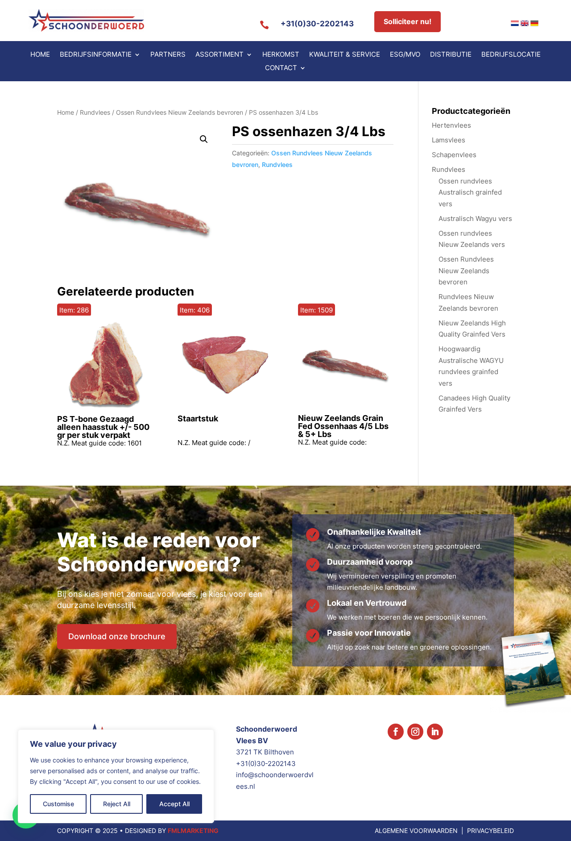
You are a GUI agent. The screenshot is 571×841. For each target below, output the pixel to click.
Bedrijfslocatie (511, 54)
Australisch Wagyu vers (475, 218)
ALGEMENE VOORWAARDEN (416, 830)
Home (40, 54)
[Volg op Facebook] (396, 732)
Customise (58, 804)
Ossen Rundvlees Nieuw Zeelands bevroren (179, 112)
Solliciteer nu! (407, 21)
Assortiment (219, 54)
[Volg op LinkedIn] (435, 732)
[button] (204, 139)
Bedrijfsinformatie (96, 54)
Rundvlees (95, 112)
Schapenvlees (454, 154)
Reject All (116, 804)
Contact (281, 68)
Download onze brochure (117, 636)
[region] (116, 776)
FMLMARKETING (193, 830)
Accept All (174, 804)
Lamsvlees (448, 140)
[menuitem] (515, 23)
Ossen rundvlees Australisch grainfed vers (470, 192)
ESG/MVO (405, 54)
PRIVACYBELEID (490, 830)
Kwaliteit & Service (344, 54)
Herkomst (280, 54)
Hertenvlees (451, 125)
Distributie (451, 54)
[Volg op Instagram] (415, 732)
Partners (168, 54)
